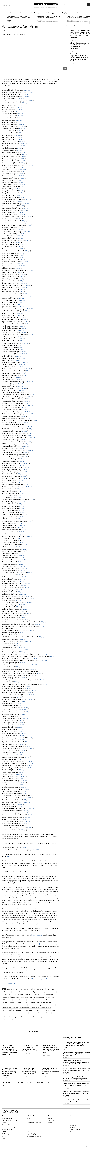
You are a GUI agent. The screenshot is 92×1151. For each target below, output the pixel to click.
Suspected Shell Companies (34, 1122)
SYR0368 (23, 733)
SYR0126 (20, 347)
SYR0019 (23, 126)
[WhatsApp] (3, 39)
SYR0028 (22, 146)
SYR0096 (24, 287)
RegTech (4, 1138)
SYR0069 (23, 234)
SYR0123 (22, 341)
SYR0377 (21, 753)
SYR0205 (21, 504)
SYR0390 (23, 776)
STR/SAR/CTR (5, 1131)
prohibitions (43, 1005)
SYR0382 (30, 761)
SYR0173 (28, 442)
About (71, 1123)
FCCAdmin (34, 1031)
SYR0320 (39, 673)
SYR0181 (22, 459)
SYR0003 (26, 94)
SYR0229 (21, 553)
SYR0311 (22, 663)
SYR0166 (24, 431)
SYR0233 (25, 560)
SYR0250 (20, 592)
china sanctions (23, 992)
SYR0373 (22, 744)
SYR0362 (20, 720)
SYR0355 (20, 705)
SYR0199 (21, 491)
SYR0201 (22, 495)
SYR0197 (19, 489)
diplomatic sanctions (17, 994)
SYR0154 (23, 407)
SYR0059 (21, 212)
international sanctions (9, 1002)
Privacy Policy (73, 1132)
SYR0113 (24, 319)
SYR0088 (31, 270)
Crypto (28, 1118)
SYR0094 (24, 283)
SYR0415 (26, 825)
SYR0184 (21, 465)
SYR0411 (23, 819)
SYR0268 (25, 617)
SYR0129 (24, 354)
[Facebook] (16, 39)
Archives (72, 1127)
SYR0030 (19, 150)
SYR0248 (26, 587)
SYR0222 (20, 538)
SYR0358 (28, 712)
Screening (4, 1122)
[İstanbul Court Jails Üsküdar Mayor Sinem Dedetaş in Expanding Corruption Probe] (31, 1062)
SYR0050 (22, 193)
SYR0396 (23, 787)
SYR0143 (20, 384)
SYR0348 (29, 693)
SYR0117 (23, 328)
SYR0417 (23, 830)
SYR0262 (23, 611)
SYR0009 (22, 105)
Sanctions (29, 1127)
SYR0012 (18, 111)
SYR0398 (24, 791)
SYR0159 (27, 418)
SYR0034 (22, 159)
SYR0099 (21, 292)
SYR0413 (26, 823)
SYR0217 (21, 527)
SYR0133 (25, 362)
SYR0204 (22, 502)
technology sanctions (28, 1010)
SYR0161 (26, 422)
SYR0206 (21, 506)
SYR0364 (22, 725)
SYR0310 (44, 660)
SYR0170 (32, 437)
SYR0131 (24, 358)
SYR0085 (21, 264)
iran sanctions (20, 1002)
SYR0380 (18, 759)
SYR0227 (24, 549)
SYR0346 (33, 690)
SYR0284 (20, 635)
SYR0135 (22, 367)
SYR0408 (25, 813)
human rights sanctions (19, 999)
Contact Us (73, 1125)
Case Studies (51, 1120)
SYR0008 (24, 103)
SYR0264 (23, 615)
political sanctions (34, 1005)
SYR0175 (26, 446)
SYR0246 (27, 583)
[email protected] (36, 935)
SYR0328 (23, 678)
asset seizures (28, 989)
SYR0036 (23, 163)
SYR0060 (22, 214)
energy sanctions (48, 994)
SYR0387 (20, 772)
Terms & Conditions (75, 1129)
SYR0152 (25, 403)
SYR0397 (27, 789)
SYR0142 (30, 382)
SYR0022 (21, 133)
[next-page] (88, 22)
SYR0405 (21, 806)
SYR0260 (18, 607)
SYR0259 (22, 605)
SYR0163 (29, 427)
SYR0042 (21, 176)
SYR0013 (20, 114)
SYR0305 (23, 652)
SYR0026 (22, 141)
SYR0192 (20, 482)
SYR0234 (20, 562)
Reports (50, 1118)
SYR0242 (19, 575)
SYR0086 (22, 266)
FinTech (4, 1136)
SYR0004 (26, 96)
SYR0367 (22, 731)
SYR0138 (22, 373)
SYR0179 (30, 455)
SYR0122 (21, 339)
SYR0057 (26, 208)
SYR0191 (21, 480)
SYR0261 (24, 609)
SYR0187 (24, 472)
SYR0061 (29, 216)
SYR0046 (22, 184)
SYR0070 (21, 236)
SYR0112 (23, 317)
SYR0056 (21, 206)
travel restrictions (50, 1010)
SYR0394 (37, 850)
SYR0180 (25, 457)
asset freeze (19, 989)
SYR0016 (19, 120)
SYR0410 (27, 817)
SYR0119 (24, 332)
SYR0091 (21, 276)
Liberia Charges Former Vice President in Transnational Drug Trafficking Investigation (48, 18)
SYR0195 (29, 487)
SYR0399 (23, 793)
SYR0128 (24, 352)
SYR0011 (19, 109)
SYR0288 (28, 641)
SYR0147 (29, 392)
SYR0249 (19, 590)
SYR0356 (25, 708)
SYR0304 (26, 650)
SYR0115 (26, 324)
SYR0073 (27, 240)
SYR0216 (22, 525)
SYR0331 (41, 680)
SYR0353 (18, 703)
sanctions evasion (24, 1007)
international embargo (44, 999)
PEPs (28, 1120)
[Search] (88, 4)
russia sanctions (7, 1007)
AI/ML (3, 1140)
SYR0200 (22, 493)
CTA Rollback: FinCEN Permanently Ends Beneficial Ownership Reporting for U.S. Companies (9, 1071)
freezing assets (50, 997)
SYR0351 (31, 699)
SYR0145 (24, 388)
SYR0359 (25, 714)
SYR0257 (18, 600)
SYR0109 (20, 313)
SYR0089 (20, 272)
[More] (28, 39)
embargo (40, 994)
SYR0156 (28, 412)
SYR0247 (23, 585)
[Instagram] (73, 1118)
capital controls (7, 992)
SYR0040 (25, 171)
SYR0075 (18, 242)
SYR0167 (31, 433)
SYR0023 (18, 135)
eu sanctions (6, 997)
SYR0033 (25, 156)
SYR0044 (18, 180)
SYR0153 (30, 405)
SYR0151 (26, 401)
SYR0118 (21, 330)
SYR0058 (24, 210)
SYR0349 (31, 695)
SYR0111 (20, 315)
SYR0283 (22, 633)
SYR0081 (20, 255)
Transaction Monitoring (8, 1127)
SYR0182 (21, 461)
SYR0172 (24, 440)
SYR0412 (28, 821)
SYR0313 (34, 665)
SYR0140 (18, 377)
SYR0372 (27, 742)
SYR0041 (21, 174)
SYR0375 (30, 748)
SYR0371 (22, 740)
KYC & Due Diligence (7, 1125)
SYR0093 (22, 281)
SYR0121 (21, 337)
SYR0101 (29, 296)
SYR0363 (21, 723)
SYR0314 (18, 667)
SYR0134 (22, 364)
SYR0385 (30, 768)
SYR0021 (19, 131)
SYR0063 (24, 221)
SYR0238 (24, 568)
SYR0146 (21, 390)
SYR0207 (21, 508)
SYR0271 (37, 624)
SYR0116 (21, 326)
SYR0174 (27, 444)
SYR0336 (17, 682)
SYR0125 (20, 345)
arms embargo (10, 989)
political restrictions (21, 1005)
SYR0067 (21, 229)
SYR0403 (27, 802)
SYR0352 (25, 701)
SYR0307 (52, 656)
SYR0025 (20, 139)
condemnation (6, 994)
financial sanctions (39, 997)
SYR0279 (30, 630)
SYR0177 (30, 450)
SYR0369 (21, 735)
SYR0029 (19, 148)
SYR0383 (31, 763)
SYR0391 (24, 778)
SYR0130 (19, 356)
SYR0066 (20, 227)
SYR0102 (21, 298)
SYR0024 (19, 137)
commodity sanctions (34, 992)
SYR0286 (41, 637)
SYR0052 (21, 197)
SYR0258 (29, 602)
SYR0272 (43, 626)
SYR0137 (28, 371)
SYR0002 (32, 92)
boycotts (52, 989)
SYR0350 (19, 697)
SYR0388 (19, 774)
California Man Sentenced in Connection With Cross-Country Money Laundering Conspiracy (76, 1093)
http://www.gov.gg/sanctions (40, 979)
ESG (28, 1129)
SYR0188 (20, 474)
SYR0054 (21, 201)
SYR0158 (23, 416)
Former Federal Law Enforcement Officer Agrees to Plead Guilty (76, 1101)
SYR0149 (29, 397)
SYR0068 (27, 232)
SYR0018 (21, 124)
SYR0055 (27, 204)
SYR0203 (31, 500)
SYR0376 (23, 750)
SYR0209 (22, 512)
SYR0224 (21, 542)
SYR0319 (40, 671)
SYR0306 (46, 654)
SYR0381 (26, 848)
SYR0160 (34, 420)
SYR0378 (20, 755)
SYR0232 (21, 557)
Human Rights (30, 1125)
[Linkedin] (8, 39)
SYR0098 (21, 289)
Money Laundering (7, 1118)
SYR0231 (21, 555)
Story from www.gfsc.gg (9, 983)
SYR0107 (30, 309)
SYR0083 (21, 259)
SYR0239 (22, 570)
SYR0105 (20, 304)
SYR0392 (25, 781)
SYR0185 (26, 467)
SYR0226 (18, 547)
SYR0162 (26, 424)
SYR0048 (19, 189)
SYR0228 (23, 551)
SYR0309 (35, 658)
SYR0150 (29, 399)
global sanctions (7, 999)
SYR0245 (21, 581)
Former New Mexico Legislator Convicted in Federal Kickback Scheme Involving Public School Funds (78, 18)
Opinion (50, 1122)
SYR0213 (29, 521)
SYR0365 (20, 727)
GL (87, 1146)
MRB (28, 1131)
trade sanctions (40, 1010)
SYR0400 (32, 795)
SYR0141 (20, 379)
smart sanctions (7, 1010)
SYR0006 (21, 98)
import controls (32, 999)
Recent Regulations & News (9, 34)
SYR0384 (30, 765)
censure (15, 992)
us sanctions (24, 1012)
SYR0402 (26, 800)
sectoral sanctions (46, 1007)
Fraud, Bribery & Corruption (9, 1120)
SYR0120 (30, 334)
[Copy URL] (24, 39)
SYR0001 (27, 90)
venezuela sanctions (35, 1012)
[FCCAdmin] (25, 1031)
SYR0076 (22, 244)
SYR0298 (17, 645)
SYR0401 (29, 798)
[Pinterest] (20, 39)
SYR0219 (21, 532)
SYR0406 (31, 808)
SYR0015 (20, 118)
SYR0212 (20, 519)
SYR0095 (28, 285)
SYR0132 (19, 360)
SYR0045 (21, 182)
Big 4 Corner (51, 1125)
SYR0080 (21, 253)
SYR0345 (29, 688)
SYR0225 (24, 545)
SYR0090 (23, 274)
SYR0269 (26, 620)
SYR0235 (20, 564)
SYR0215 (22, 523)
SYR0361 (26, 718)
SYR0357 (23, 710)
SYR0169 (28, 435)
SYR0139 (26, 375)
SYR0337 (44, 684)
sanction (15, 1007)
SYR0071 (20, 238)
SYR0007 (30, 101)
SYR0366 (22, 729)
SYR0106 (21, 307)
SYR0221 (30, 536)
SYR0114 (26, 322)
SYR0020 (22, 129)
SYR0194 (25, 485)
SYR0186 (27, 470)
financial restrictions (26, 997)
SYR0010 (19, 107)
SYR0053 (28, 199)
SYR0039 (23, 169)
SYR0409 (29, 815)
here (7, 856)
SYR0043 (22, 178)
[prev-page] (3, 22)
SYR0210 (24, 515)
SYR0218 (23, 530)
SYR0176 (23, 448)
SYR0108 (27, 311)
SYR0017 (20, 122)
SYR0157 (30, 414)
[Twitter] (12, 39)
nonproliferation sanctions (44, 1002)
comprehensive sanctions (49, 992)
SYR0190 (26, 478)
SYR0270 (43, 622)
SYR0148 (31, 394)
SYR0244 (22, 579)
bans (47, 989)
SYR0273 (15, 628)
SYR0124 (26, 343)
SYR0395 (21, 785)
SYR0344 (27, 686)
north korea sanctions (8, 1005)
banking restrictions (39, 989)
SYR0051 (20, 195)
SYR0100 (24, 294)
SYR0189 (23, 476)
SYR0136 (28, 369)
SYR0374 (29, 746)
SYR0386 (21, 770)
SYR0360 (21, 716)
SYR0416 (29, 828)
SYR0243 (24, 577)
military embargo (30, 1002)
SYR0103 (22, 300)
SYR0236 (22, 566)
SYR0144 (20, 386)
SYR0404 (20, 804)
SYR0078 (21, 249)
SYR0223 (24, 540)
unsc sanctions (15, 1012)
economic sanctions (30, 994)
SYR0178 (25, 452)
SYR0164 (31, 429)
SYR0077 (19, 246)
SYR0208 (21, 510)
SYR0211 (20, 517)
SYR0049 (21, 191)
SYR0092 (20, 279)
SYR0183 (26, 463)
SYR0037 (30, 165)
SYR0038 (22, 167)
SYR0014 (20, 116)
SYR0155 (28, 409)
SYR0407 (25, 811)
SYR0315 (32, 669)
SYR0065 (28, 225)
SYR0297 (18, 643)
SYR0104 (20, 302)
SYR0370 (29, 738)
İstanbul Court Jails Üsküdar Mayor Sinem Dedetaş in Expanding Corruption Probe (29, 1070)
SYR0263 (27, 613)
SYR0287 (21, 639)
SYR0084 (26, 262)
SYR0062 (19, 219)
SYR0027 (24, 144)
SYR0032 (24, 154)
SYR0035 (22, 161)
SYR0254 (31, 598)
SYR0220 (20, 534)
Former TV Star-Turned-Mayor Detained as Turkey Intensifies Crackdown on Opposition (50, 1070)
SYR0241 (30, 572)
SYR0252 (23, 594)
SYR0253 (28, 596)
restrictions (52, 1005)
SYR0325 (32, 675)
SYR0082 (20, 257)
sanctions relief (35, 1007)
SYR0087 (18, 268)
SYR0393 (23, 783)
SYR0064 (24, 223)
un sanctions (6, 1012)
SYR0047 (22, 186)
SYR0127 (22, 349)
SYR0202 (22, 497)
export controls (15, 997)
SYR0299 (22, 647)
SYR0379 (27, 757)
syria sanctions (17, 1010)
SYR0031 (22, 152)
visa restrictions (46, 1012)
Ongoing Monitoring (7, 1129)
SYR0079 (27, 251)
